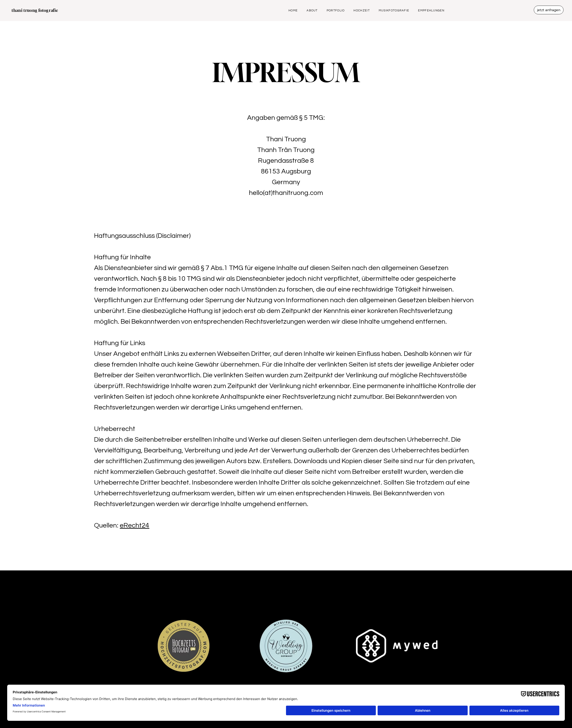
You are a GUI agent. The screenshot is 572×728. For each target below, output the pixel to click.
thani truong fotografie (34, 10)
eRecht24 (134, 525)
